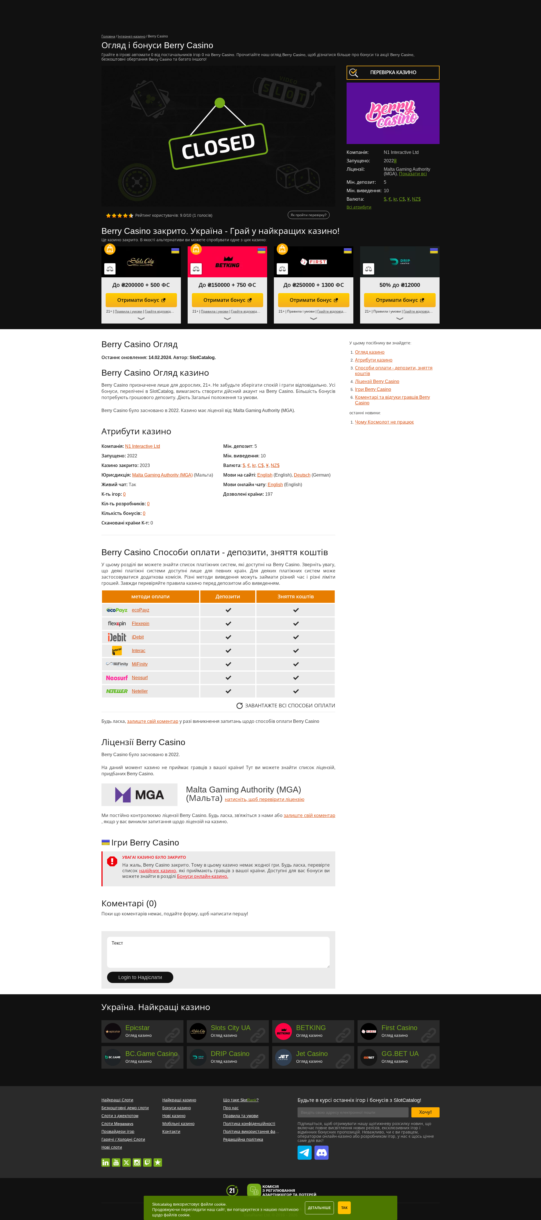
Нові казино (173, 1115)
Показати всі (413, 173)
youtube (116, 1159)
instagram (137, 1159)
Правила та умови (240, 1115)
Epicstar (137, 1027)
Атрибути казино (374, 360)
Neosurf (140, 677)
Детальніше (319, 1208)
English (264, 475)
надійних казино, (158, 870)
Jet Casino (312, 1053)
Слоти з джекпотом (119, 1115)
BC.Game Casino (151, 1053)
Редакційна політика (243, 1139)
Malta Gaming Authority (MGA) (162, 475)
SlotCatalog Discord (321, 1149)
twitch (147, 1159)
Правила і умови (128, 311)
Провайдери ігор (117, 1131)
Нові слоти (111, 1147)
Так (344, 1208)
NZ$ (416, 199)
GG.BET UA (400, 1053)
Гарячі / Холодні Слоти (123, 1139)
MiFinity (140, 664)
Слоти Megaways (117, 1123)
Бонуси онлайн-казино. (202, 876)
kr (395, 199)
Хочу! (425, 1112)
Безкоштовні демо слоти (125, 1108)
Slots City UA (230, 1027)
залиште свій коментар (152, 721)
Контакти (171, 1131)
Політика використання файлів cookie (259, 1131)
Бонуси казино (176, 1108)
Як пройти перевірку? (309, 215)
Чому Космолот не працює (384, 422)
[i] (395, 160)
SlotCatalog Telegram (305, 1149)
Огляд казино (370, 352)
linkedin (105, 1159)
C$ (402, 199)
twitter (126, 1159)
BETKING (311, 1027)
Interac (138, 650)
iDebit (138, 637)
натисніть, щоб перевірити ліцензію (264, 799)
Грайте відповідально (163, 311)
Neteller (140, 691)
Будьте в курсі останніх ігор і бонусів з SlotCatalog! (359, 1100)
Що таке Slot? (241, 1100)
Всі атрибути (359, 207)
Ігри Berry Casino (373, 389)
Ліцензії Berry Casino (377, 381)
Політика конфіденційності (249, 1123)
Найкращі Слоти (117, 1100)
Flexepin (140, 623)
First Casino (399, 1027)
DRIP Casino (230, 1053)
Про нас (231, 1108)
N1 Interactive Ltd (142, 446)
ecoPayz (140, 610)
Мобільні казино (178, 1123)
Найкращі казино (179, 1100)
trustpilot (158, 1159)
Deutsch (302, 475)
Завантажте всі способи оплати (290, 705)
